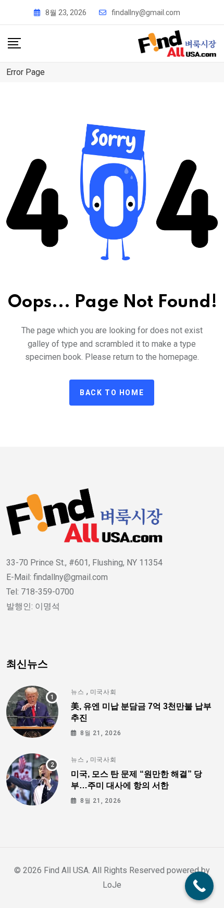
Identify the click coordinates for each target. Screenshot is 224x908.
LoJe (112, 885)
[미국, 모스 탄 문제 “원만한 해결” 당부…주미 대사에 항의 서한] (32, 779)
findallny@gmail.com (145, 12)
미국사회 (103, 692)
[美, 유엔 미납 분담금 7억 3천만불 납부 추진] (32, 712)
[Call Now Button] (199, 886)
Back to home (112, 392)
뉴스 (77, 692)
